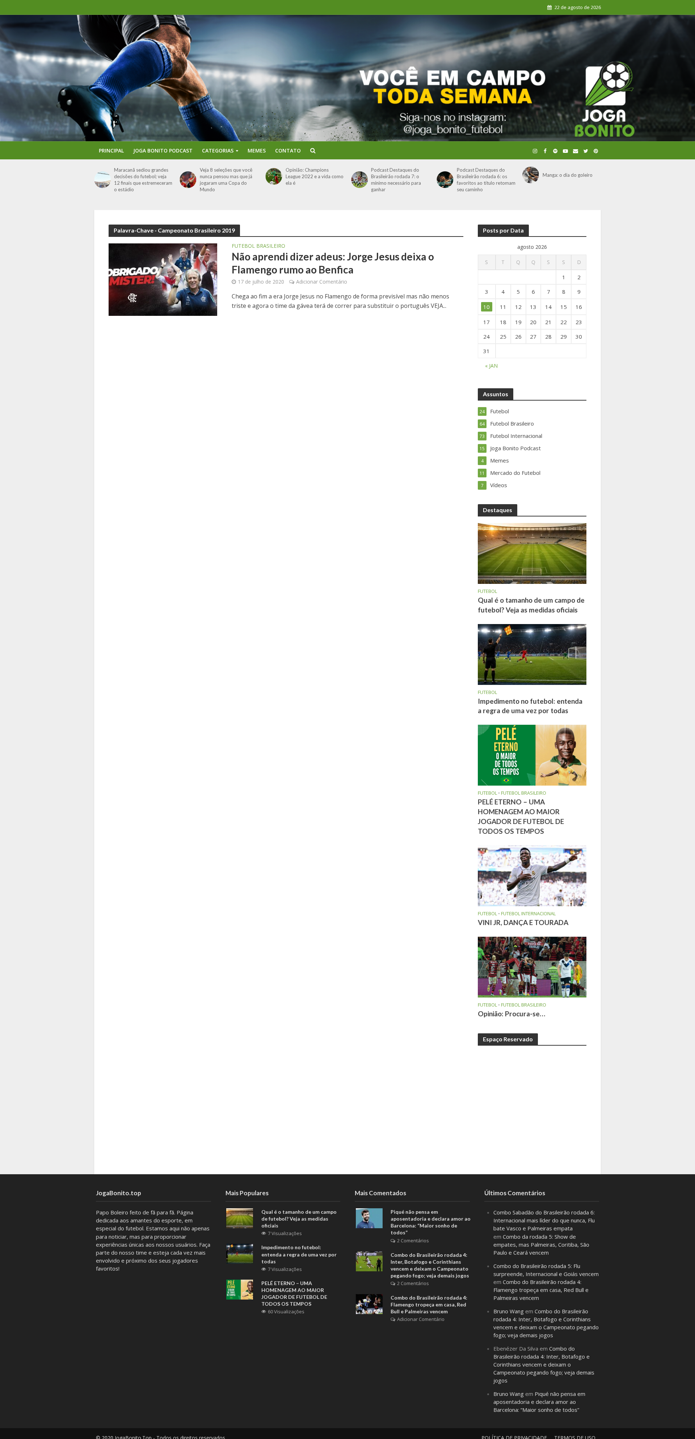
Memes (257, 150)
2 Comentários (413, 1240)
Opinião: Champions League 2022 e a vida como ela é (315, 176)
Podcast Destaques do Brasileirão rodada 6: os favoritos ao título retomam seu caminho (486, 179)
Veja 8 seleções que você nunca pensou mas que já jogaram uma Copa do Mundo (226, 179)
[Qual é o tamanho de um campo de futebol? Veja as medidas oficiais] (532, 552)
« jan (491, 365)
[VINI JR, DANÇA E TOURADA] (532, 875)
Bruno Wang (508, 1311)
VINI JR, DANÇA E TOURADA (523, 922)
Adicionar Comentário (321, 281)
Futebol (487, 591)
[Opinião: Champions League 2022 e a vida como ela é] (273, 176)
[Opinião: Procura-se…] (532, 966)
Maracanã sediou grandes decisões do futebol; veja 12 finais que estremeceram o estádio (143, 179)
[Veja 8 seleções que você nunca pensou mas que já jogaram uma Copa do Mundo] (188, 179)
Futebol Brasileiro (258, 246)
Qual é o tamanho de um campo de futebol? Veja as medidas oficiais (531, 605)
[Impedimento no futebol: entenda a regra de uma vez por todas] (532, 653)
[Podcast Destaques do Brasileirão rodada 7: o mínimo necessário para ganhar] (359, 179)
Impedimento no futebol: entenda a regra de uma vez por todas (530, 706)
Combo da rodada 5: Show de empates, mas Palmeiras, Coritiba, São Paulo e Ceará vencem (541, 1244)
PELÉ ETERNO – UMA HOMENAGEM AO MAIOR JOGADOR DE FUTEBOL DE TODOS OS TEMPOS (521, 816)
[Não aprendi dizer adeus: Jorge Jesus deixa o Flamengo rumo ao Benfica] (163, 279)
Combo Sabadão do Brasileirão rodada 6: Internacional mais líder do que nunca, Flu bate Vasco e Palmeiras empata (544, 1220)
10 (486, 306)
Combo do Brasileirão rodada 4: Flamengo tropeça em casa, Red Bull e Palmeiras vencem (429, 1304)
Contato (288, 150)
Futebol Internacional (528, 914)
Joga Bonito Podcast (163, 150)
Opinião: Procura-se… (511, 1013)
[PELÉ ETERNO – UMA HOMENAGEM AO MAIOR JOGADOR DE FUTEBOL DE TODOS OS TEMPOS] (532, 754)
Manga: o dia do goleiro (568, 175)
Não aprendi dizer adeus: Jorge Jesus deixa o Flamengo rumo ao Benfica (333, 263)
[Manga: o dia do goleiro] (530, 175)
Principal (111, 150)
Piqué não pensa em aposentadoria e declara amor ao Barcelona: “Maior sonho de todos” (431, 1222)
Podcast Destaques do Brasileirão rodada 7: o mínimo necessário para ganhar (396, 179)
